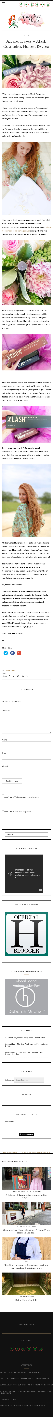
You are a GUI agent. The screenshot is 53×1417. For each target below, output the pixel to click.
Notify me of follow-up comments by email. (22, 797)
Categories (9, 1080)
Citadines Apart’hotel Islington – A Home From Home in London (24, 1053)
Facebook (26, 1094)
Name (4, 740)
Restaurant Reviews (33, 1191)
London (21, 1191)
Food (14, 1191)
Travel (34, 1226)
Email (4, 753)
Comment (6, 710)
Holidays (19, 1226)
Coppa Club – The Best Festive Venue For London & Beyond (26, 1045)
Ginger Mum (10, 670)
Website (5, 766)
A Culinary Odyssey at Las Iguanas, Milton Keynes (25, 1038)
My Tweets (9, 1121)
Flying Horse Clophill (26, 1300)
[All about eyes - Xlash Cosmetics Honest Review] (26, 73)
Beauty (26, 36)
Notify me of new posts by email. (17, 812)
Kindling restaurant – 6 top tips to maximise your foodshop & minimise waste (26, 1266)
